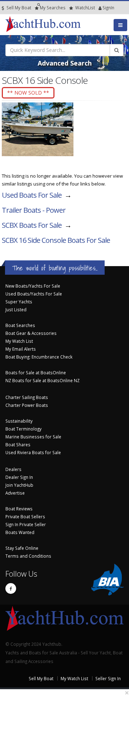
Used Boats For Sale (32, 195)
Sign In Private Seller (25, 524)
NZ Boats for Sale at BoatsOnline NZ (42, 380)
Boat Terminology (23, 429)
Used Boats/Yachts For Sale (33, 294)
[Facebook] (10, 588)
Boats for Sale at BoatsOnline (35, 372)
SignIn (99, 7)
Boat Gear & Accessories (31, 333)
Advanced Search (65, 63)
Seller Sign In (108, 678)
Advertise (15, 493)
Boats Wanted (19, 532)
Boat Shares (17, 444)
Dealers (13, 469)
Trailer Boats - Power (34, 210)
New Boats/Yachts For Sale (32, 286)
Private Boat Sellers (25, 516)
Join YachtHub (19, 485)
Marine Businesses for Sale (33, 436)
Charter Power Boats (26, 405)
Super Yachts (18, 301)
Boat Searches (20, 325)
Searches (53, 7)
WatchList (85, 7)
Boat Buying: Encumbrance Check (38, 357)
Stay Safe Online (21, 548)
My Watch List (19, 341)
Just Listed (16, 309)
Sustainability (19, 421)
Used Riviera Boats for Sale (33, 452)
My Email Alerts (20, 349)
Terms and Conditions (28, 556)
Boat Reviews (19, 508)
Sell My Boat (18, 7)
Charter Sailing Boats (26, 397)
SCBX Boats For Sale (32, 225)
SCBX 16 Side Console (56, 240)
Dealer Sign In (19, 477)
